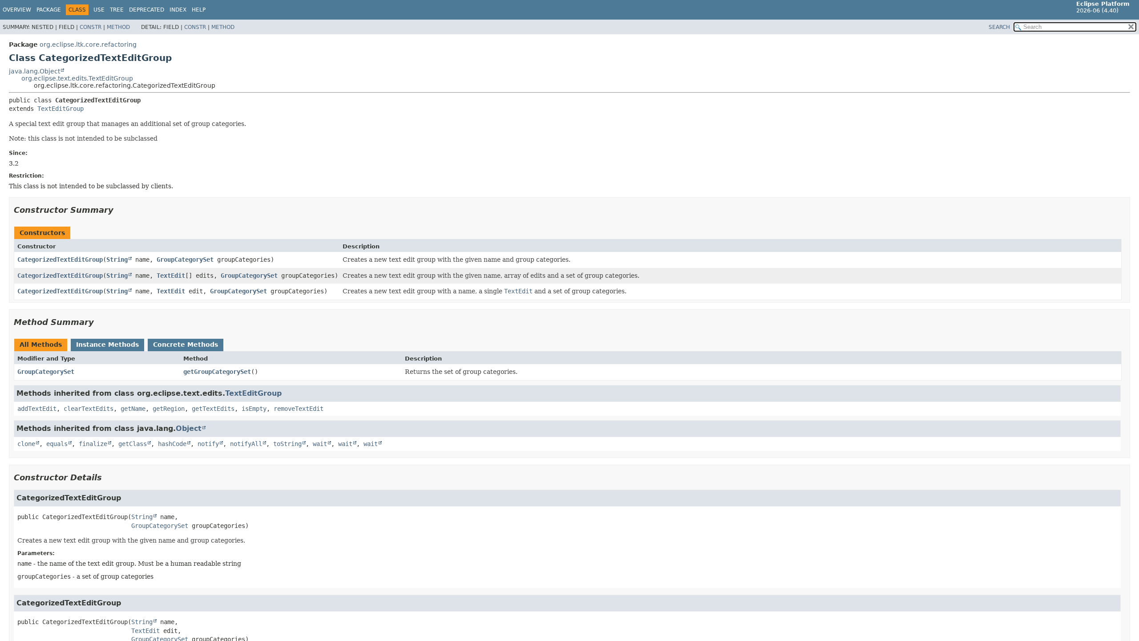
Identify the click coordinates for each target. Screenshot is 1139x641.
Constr (90, 27)
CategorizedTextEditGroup (60, 259)
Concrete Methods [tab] (185, 344)
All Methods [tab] (41, 344)
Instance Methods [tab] (107, 344)
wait (320, 443)
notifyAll (246, 443)
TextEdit (171, 275)
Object (189, 428)
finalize (93, 443)
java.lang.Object (34, 71)
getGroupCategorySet (217, 371)
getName (133, 408)
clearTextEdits (88, 408)
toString (287, 443)
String (117, 259)
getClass (132, 443)
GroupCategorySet (185, 259)
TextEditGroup (60, 108)
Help (199, 10)
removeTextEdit (298, 408)
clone (26, 443)
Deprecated (146, 10)
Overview (17, 10)
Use (99, 10)
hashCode (172, 443)
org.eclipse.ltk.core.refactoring (88, 44)
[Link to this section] (119, 210)
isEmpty (254, 408)
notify (208, 443)
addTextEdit (37, 408)
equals (57, 443)
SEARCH (999, 27)
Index (178, 10)
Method (118, 27)
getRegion (169, 408)
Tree (117, 10)
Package (48, 10)
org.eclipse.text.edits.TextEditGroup (77, 78)
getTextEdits (213, 408)
